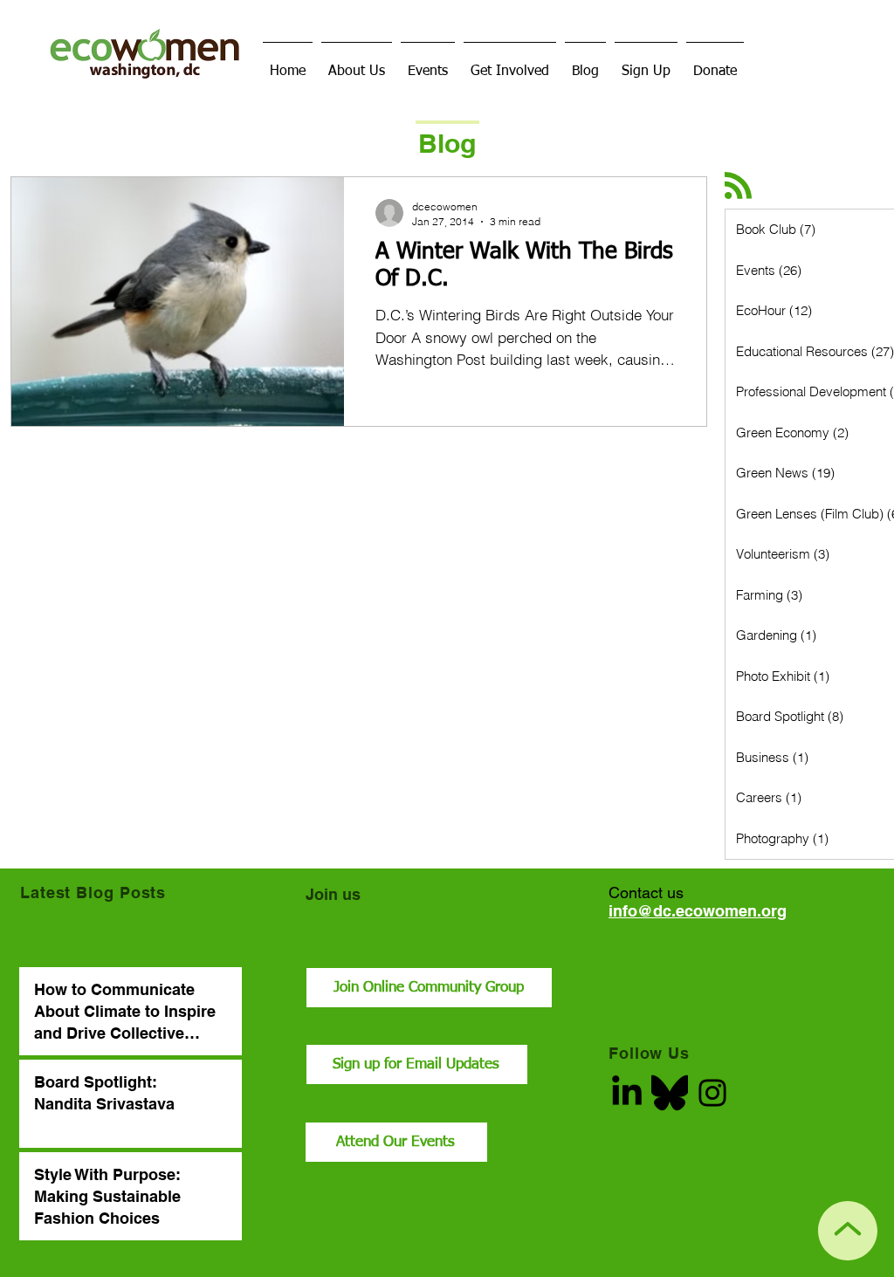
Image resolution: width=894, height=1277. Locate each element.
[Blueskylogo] (669, 1092)
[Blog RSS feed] (738, 186)
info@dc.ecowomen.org (698, 911)
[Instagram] (712, 1092)
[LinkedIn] (627, 1092)
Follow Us (649, 1053)
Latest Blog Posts (93, 892)
